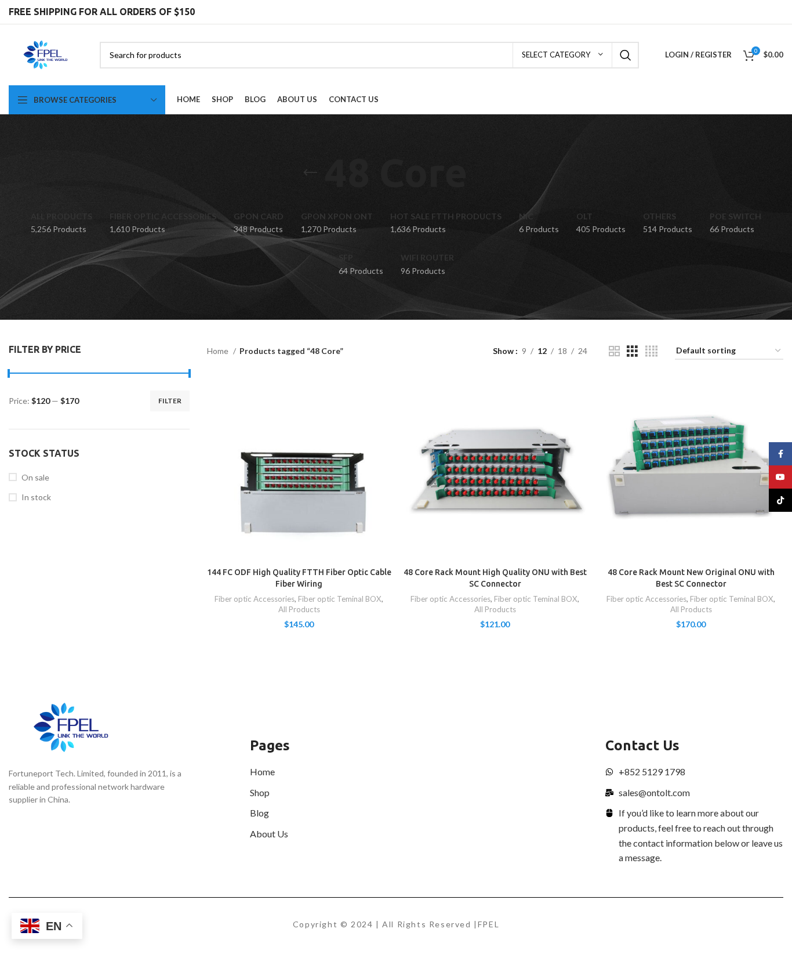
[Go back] (310, 173)
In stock (36, 497)
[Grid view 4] (651, 351)
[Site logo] (45, 54)
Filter (169, 400)
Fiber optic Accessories (255, 599)
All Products (299, 609)
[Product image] (299, 469)
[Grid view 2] (614, 351)
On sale (35, 477)
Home (218, 351)
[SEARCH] (625, 55)
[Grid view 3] (632, 351)
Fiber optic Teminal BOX (340, 599)
